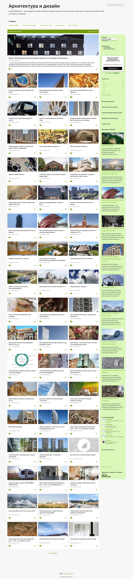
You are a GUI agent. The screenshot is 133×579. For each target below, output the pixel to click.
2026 (103, 81)
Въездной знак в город (108, 287)
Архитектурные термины (29, 25)
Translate (114, 40)
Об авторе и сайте (73, 25)
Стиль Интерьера (59, 25)
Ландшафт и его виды (108, 145)
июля (104, 87)
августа (105, 84)
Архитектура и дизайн (34, 6)
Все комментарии (109, 49)
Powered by (109, 73)
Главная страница (14, 25)
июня (104, 89)
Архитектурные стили (45, 25)
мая (104, 92)
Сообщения (107, 47)
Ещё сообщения (53, 553)
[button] (97, 69)
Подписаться (112, 68)
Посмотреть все (93, 31)
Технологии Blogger (67, 573)
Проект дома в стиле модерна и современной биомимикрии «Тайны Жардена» (111, 259)
